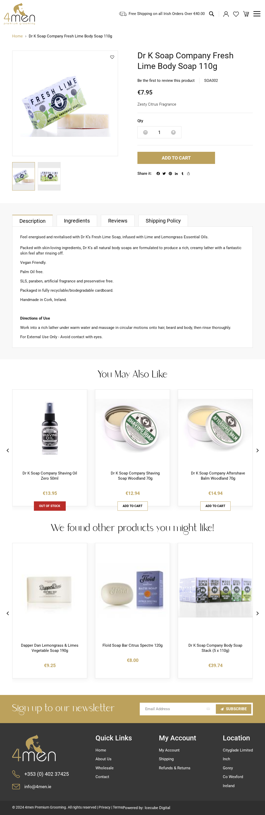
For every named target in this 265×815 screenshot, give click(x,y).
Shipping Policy (163, 221)
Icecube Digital (157, 807)
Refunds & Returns (174, 768)
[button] (25, 176)
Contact (102, 776)
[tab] (32, 220)
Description (32, 221)
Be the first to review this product (166, 80)
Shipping (166, 759)
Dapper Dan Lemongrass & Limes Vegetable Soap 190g (49, 648)
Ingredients (77, 221)
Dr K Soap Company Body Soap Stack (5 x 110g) (215, 648)
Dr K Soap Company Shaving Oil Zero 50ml (50, 476)
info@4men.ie (37, 786)
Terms (118, 807)
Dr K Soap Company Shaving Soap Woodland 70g (135, 476)
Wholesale (104, 768)
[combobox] (180, 34)
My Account (169, 750)
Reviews (117, 221)
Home (17, 36)
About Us (103, 759)
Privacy (105, 807)
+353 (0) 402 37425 (46, 774)
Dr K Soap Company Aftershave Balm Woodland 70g (218, 476)
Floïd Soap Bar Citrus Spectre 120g (132, 645)
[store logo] (19, 14)
